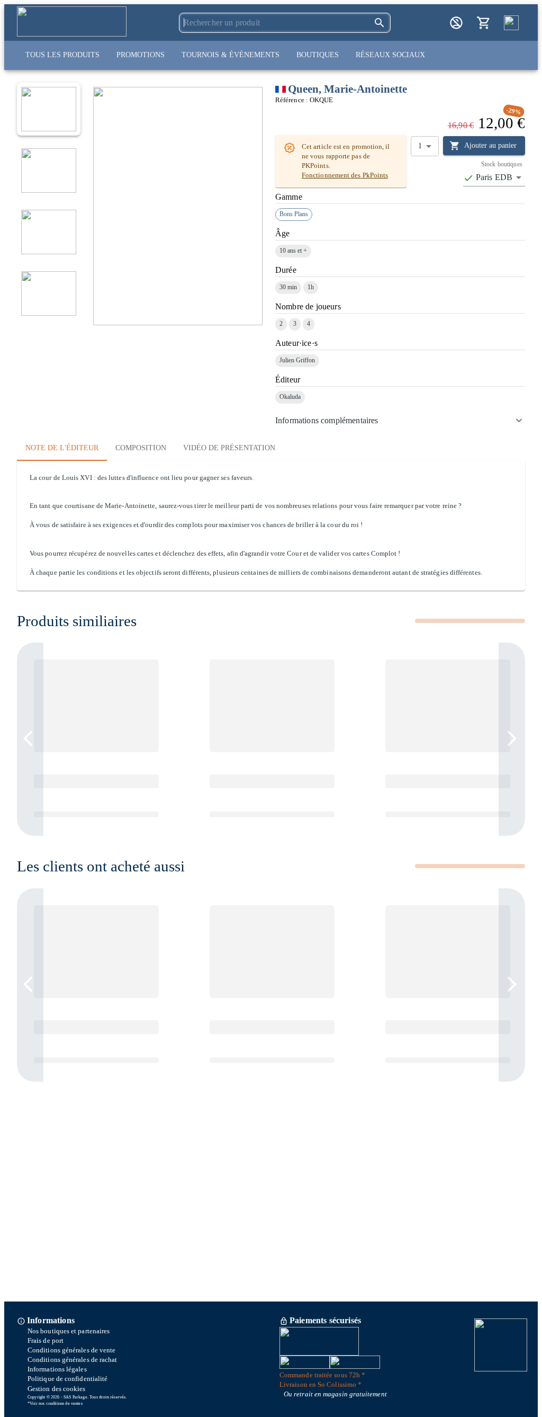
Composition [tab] (140, 448)
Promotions (140, 55)
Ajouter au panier (490, 145)
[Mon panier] (484, 23)
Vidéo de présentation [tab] (229, 448)
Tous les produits (62, 55)
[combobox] (494, 177)
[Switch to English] (511, 23)
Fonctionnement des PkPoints (345, 175)
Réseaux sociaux (390, 55)
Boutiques (317, 55)
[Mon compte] (456, 23)
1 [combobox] (420, 146)
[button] (400, 420)
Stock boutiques (501, 164)
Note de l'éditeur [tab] (61, 448)
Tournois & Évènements (230, 55)
